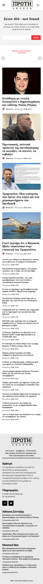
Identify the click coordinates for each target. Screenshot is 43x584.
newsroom (9, 109)
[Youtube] (11, 503)
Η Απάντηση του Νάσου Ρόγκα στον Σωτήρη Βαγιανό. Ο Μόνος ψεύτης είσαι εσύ (20, 345)
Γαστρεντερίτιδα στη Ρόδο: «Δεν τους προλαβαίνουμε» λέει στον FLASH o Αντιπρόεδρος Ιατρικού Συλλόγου (17, 280)
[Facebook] (4, 503)
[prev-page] (3, 58)
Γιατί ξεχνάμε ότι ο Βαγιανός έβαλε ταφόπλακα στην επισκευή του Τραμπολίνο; (20, 246)
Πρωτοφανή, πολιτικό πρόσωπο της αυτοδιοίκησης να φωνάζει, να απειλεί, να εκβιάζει (20, 149)
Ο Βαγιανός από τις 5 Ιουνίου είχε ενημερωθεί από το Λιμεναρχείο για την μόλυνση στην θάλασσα (20, 312)
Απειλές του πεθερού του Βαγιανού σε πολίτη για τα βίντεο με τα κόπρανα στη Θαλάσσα (20, 260)
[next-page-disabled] (40, 58)
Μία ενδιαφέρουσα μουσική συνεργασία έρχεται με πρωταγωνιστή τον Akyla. (19, 549)
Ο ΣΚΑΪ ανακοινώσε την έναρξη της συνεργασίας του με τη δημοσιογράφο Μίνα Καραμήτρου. (19, 405)
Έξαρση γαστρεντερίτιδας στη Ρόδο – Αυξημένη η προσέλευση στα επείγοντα (17, 354)
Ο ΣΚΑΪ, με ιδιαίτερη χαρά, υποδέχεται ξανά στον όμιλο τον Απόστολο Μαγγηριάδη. (20, 363)
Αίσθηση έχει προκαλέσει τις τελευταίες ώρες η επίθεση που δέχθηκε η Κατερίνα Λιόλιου (19, 567)
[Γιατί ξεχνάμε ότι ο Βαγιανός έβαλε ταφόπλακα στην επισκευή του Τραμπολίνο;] (21, 225)
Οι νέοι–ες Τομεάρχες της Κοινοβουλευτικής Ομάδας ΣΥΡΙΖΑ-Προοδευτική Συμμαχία (20, 290)
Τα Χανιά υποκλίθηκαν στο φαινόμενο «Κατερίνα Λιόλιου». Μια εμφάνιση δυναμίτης (21, 558)
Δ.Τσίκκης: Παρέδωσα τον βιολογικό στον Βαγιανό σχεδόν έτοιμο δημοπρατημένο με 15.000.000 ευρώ (19, 334)
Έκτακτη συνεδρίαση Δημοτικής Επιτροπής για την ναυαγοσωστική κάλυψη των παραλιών (21, 395)
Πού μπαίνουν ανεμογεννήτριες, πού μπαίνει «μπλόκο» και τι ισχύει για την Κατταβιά (19, 270)
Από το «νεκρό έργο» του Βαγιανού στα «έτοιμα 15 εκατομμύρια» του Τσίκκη (21, 415)
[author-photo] (3, 109)
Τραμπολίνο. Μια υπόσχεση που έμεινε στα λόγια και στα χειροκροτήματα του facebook (20, 198)
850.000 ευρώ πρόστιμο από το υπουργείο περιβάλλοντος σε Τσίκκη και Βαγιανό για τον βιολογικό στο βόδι (20, 323)
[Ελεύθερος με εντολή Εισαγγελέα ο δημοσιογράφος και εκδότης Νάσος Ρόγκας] (21, 81)
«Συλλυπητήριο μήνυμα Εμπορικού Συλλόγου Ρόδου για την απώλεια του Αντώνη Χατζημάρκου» (20, 373)
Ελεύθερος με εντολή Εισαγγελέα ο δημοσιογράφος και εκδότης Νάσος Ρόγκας (21, 101)
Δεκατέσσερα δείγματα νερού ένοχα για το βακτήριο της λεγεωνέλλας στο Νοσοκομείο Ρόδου (19, 300)
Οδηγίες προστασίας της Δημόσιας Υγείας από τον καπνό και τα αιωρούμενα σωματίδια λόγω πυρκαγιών (20, 384)
